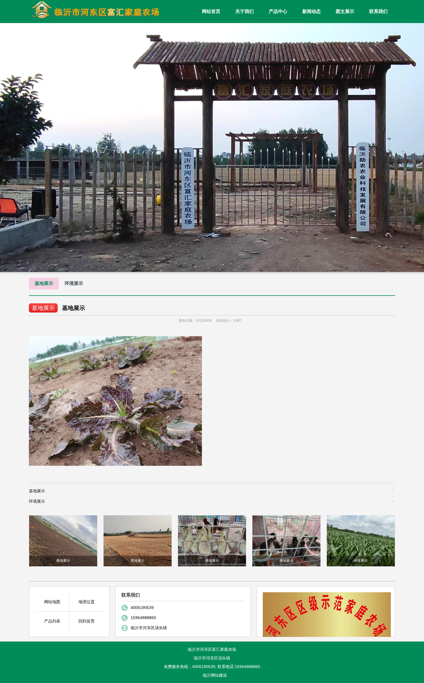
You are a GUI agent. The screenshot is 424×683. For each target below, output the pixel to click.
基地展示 (44, 283)
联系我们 (378, 11)
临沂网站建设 (215, 675)
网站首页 (211, 11)
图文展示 (345, 11)
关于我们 (244, 11)
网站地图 (52, 601)
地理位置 (86, 601)
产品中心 (278, 11)
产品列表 (52, 621)
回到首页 (86, 621)
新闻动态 (311, 11)
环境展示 (74, 283)
